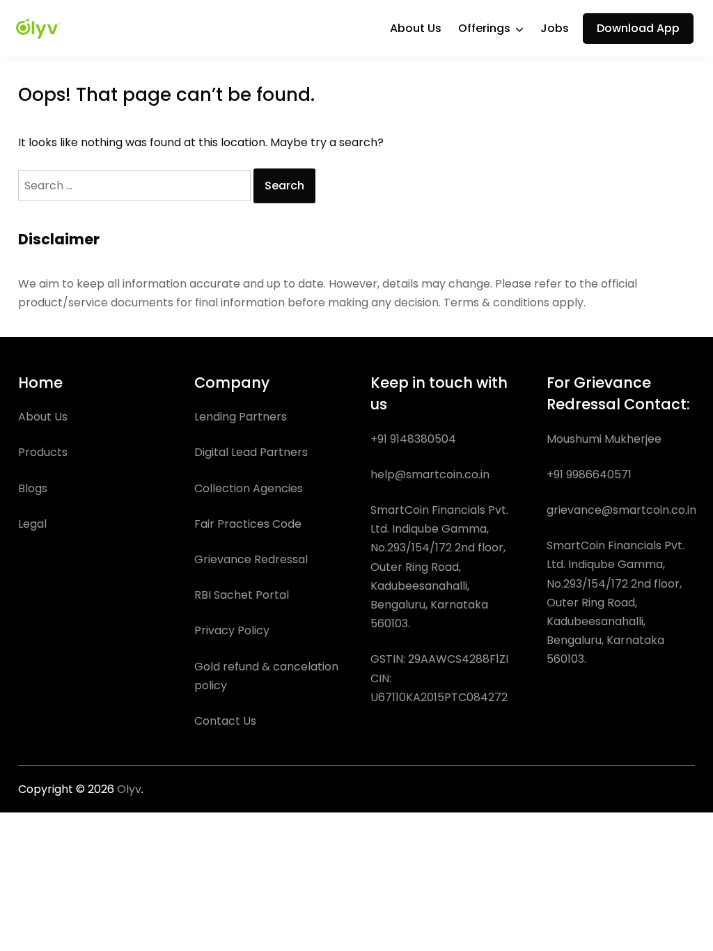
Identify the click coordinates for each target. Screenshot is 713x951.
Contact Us (225, 721)
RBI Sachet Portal (241, 595)
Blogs (32, 488)
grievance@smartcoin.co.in (621, 510)
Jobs (554, 28)
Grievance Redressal (251, 559)
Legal (32, 524)
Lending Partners (240, 417)
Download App (638, 28)
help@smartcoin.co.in (429, 474)
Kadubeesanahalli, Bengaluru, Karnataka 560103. (605, 640)
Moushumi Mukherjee (604, 439)
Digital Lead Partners (251, 452)
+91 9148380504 (413, 439)
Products (43, 452)
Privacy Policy (231, 630)
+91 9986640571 (589, 474)
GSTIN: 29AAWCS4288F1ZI (439, 659)
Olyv (129, 789)
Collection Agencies (248, 488)
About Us (415, 28)
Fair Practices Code (247, 524)
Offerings (484, 28)
